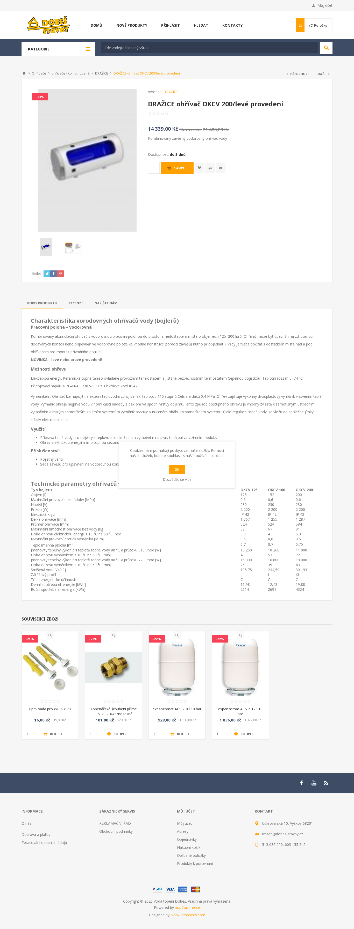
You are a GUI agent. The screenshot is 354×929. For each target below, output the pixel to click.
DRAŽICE (170, 91)
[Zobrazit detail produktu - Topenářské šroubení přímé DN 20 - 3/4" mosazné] (113, 667)
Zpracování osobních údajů (44, 842)
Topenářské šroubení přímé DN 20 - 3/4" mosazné (113, 711)
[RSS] (326, 783)
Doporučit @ (220, 168)
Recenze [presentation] (76, 303)
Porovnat (210, 168)
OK (177, 469)
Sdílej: (36, 273)
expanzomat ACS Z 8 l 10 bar (177, 708)
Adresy (182, 831)
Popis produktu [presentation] (42, 303)
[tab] (42, 303)
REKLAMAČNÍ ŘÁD (115, 823)
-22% (93, 639)
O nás (26, 823)
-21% (30, 639)
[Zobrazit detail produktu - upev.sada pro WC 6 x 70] (50, 667)
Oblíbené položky (191, 855)
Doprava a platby (36, 834)
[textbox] (209, 47)
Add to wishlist (199, 168)
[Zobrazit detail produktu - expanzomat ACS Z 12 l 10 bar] (240, 667)
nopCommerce (187, 907)
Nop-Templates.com (188, 914)
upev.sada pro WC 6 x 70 (50, 708)
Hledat (326, 48)
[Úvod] (24, 73)
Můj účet (324, 5)
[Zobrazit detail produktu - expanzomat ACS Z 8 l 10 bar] (177, 667)
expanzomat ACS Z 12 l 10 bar (240, 711)
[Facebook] (301, 783)
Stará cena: (190, 129)
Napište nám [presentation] (106, 303)
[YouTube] (314, 783)
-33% (40, 96)
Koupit (179, 167)
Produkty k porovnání (195, 863)
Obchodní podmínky (116, 831)
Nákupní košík (188, 847)
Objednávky (187, 839)
